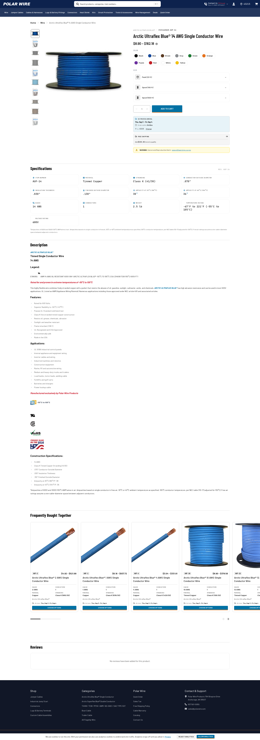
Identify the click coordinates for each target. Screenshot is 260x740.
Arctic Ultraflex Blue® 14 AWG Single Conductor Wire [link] (72, 22)
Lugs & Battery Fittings (55, 12)
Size (135, 70)
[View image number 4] (35, 62)
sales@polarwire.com (197, 709)
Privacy (168, 737)
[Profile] (234, 4)
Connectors (72, 12)
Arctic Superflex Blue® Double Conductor (98, 701)
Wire (6, 12)
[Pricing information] (156, 44)
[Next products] (228, 619)
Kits (93, 12)
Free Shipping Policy (141, 706)
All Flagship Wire (88, 720)
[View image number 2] (35, 43)
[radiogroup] (181, 59)
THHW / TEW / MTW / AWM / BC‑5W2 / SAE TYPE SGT (104, 706)
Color (135, 50)
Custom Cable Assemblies (41, 715)
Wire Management (142, 12)
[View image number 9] (35, 111)
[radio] (139, 56)
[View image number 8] (35, 101)
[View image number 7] (35, 92)
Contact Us (138, 720)
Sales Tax (137, 701)
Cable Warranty (139, 710)
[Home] (16, 4)
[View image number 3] (35, 53)
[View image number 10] (35, 121)
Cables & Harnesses (34, 12)
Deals (155, 12)
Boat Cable (86, 710)
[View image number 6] (35, 82)
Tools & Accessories (124, 12)
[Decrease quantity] (136, 109)
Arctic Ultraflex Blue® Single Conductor (98, 697)
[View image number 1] (35, 33)
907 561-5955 (193, 704)
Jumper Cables (17, 12)
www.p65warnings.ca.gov (181, 150)
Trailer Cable (87, 715)
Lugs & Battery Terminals (40, 710)
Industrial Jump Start (39, 701)
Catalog (136, 715)
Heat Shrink (85, 12)
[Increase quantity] (147, 109)
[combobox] (116, 4)
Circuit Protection (105, 12)
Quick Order (165, 12)
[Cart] (256, 4)
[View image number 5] (35, 72)
